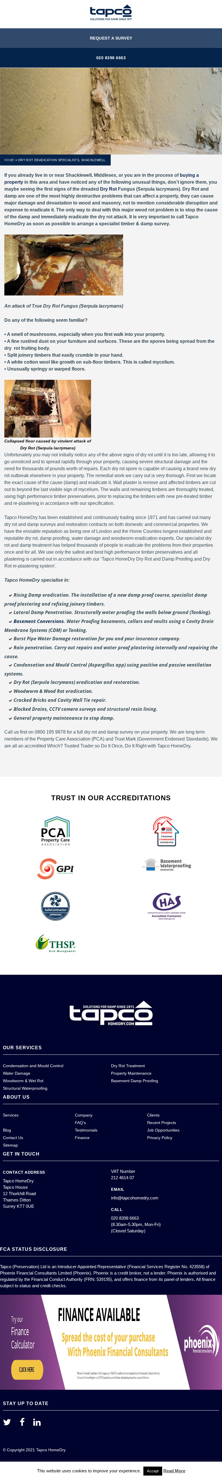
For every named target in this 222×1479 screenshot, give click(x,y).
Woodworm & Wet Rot (23, 1080)
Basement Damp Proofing (134, 1080)
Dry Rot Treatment (128, 1065)
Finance (82, 1137)
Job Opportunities (163, 1130)
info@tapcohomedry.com (134, 1197)
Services (10, 1115)
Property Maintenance (131, 1073)
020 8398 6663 (111, 57)
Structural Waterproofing (25, 1088)
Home (9, 160)
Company (83, 1115)
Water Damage (16, 1073)
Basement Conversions (39, 621)
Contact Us (13, 1137)
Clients (153, 1115)
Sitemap (10, 1145)
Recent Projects (161, 1122)
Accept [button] (153, 1471)
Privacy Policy (159, 1137)
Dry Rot (108, 189)
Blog (7, 1130)
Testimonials (86, 1130)
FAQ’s (80, 1122)
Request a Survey (111, 38)
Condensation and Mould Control (33, 1065)
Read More (174, 1470)
